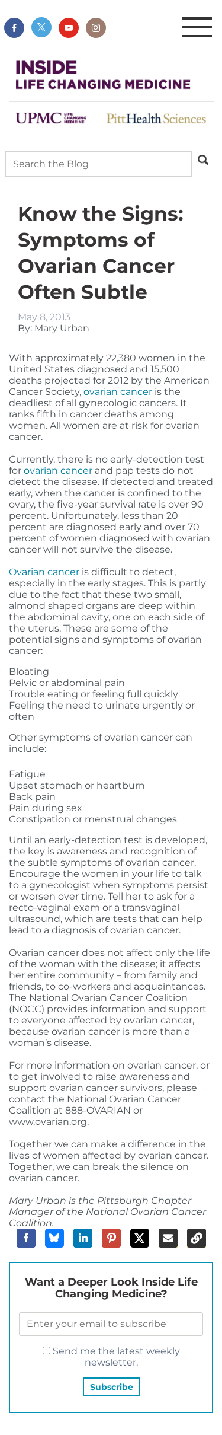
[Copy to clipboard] (196, 1238)
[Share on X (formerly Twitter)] (139, 1238)
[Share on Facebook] (26, 1238)
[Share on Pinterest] (111, 1238)
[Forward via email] (168, 1238)
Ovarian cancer (44, 572)
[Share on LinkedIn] (82, 1238)
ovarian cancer (117, 391)
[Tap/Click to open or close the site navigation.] (197, 28)
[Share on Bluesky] (54, 1238)
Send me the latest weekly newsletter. (115, 1356)
